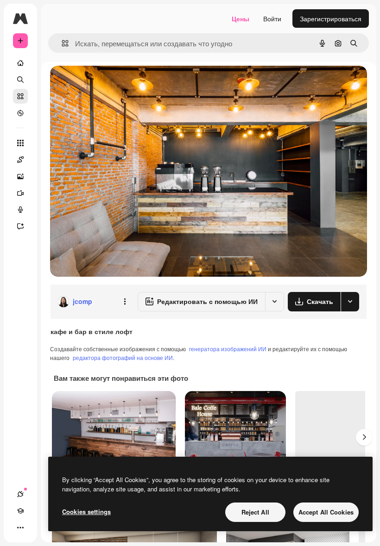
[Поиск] (20, 79)
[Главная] (20, 63)
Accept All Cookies (326, 512)
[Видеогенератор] (20, 193)
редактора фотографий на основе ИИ (123, 357)
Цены (240, 18)
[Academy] (20, 510)
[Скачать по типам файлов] (350, 301)
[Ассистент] (20, 226)
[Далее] (364, 437)
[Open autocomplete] (61, 43)
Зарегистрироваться (330, 18)
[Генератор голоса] (20, 209)
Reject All (255, 512)
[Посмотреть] (20, 112)
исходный (112, 83)
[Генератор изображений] (20, 176)
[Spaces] (20, 159)
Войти (272, 18)
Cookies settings (86, 511)
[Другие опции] (124, 301)
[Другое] (20, 527)
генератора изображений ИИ (227, 349)
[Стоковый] (20, 96)
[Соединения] (20, 494)
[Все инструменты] (20, 143)
